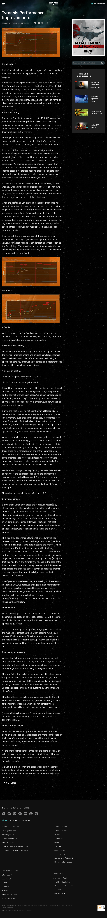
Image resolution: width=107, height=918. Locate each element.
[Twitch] (20, 813)
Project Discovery (8, 898)
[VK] (36, 813)
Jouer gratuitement (9, 831)
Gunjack (5, 883)
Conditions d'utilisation (62, 882)
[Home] (53, 5)
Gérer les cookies (60, 893)
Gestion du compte (61, 831)
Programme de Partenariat (63, 858)
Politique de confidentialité (63, 886)
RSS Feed (57, 890)
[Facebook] (3, 813)
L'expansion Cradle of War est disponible (95, 84)
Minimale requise (8, 842)
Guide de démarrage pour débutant (15, 846)
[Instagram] (31, 813)
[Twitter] (9, 813)
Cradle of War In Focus (95, 126)
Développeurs (59, 846)
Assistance (57, 834)
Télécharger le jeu (8, 834)
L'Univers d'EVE (7, 875)
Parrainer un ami (60, 850)
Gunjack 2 (5, 887)
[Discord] (25, 813)
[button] (98, 3)
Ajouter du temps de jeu (11, 838)
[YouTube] (14, 813)
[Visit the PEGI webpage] (101, 908)
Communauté (58, 838)
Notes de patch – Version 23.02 (96, 112)
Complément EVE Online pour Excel (15, 850)
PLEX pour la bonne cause (63, 862)
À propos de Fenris (61, 878)
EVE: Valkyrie (7, 879)
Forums (56, 842)
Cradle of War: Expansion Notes (95, 98)
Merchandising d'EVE (9, 894)
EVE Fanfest (6, 890)
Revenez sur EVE (60, 854)
